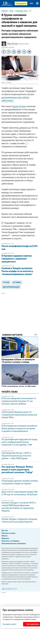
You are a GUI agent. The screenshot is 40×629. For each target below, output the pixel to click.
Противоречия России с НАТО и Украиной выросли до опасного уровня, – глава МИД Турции (16, 455)
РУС (31, 3)
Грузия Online (18, 106)
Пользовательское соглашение (14, 543)
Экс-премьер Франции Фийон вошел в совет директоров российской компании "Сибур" (17, 469)
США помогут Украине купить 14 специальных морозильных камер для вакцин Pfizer (19, 415)
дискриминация (11, 287)
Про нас (5, 530)
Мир (11, 11)
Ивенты (5, 536)
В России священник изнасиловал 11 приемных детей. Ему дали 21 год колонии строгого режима (19, 401)
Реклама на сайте (8, 533)
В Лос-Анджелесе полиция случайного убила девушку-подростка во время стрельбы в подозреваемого (19, 428)
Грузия (6, 282)
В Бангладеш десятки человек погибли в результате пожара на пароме (20, 482)
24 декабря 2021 (21, 11)
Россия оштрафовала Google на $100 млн (19, 247)
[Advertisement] (20, 310)
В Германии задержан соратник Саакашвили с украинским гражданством (17, 258)
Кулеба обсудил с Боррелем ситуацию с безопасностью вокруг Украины (19, 520)
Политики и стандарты (10, 541)
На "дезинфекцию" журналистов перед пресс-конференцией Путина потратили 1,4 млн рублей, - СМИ (19, 442)
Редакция (5, 538)
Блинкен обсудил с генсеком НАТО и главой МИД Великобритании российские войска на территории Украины (19, 506)
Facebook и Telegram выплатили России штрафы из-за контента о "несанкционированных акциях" (17, 271)
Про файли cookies (9, 624)
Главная (5, 11)
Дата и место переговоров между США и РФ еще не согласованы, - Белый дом (19, 493)
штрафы (17, 282)
